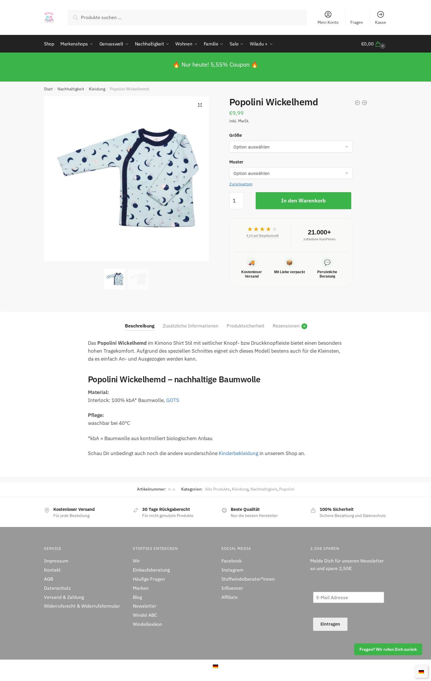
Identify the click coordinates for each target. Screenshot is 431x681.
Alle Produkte (217, 489)
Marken (141, 588)
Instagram (232, 570)
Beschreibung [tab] (140, 326)
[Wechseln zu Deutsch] (421, 671)
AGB (48, 579)
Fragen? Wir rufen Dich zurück (388, 649)
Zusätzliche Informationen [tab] (190, 326)
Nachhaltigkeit (70, 89)
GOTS (172, 400)
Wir (136, 561)
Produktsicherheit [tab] (245, 326)
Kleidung (97, 89)
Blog (137, 597)
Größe (235, 135)
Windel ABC (145, 615)
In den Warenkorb (303, 200)
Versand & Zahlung (64, 597)
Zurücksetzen (240, 184)
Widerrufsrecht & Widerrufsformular (82, 606)
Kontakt (52, 570)
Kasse (380, 22)
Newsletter (144, 606)
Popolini (286, 489)
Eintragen (330, 624)
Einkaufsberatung (151, 570)
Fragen (356, 22)
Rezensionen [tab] (286, 326)
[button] (200, 105)
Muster (236, 162)
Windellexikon (147, 624)
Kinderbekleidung (238, 453)
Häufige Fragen (149, 579)
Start (48, 89)
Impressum (56, 561)
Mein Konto (328, 22)
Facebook (231, 561)
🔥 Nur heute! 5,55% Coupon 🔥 (215, 64)
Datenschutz (57, 588)
